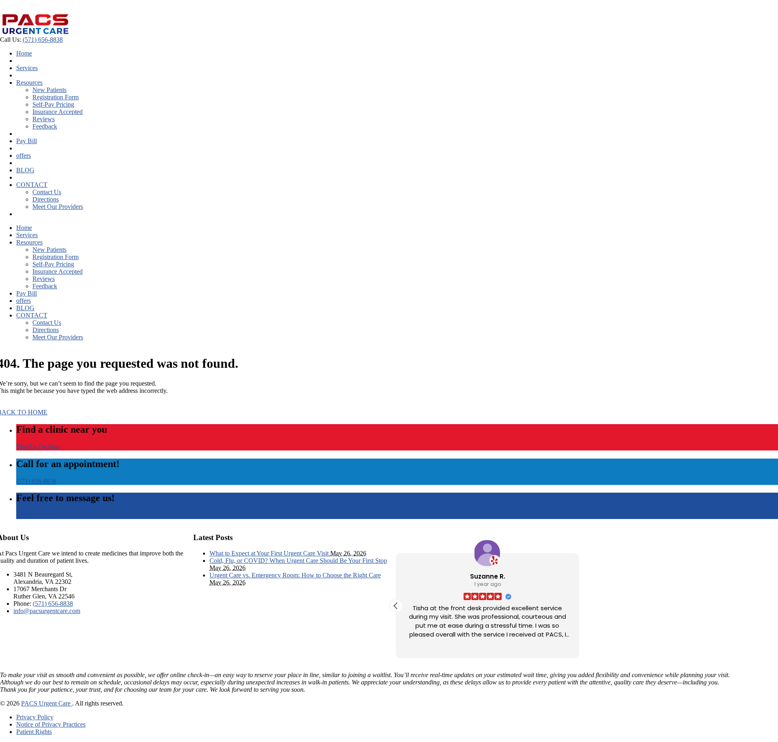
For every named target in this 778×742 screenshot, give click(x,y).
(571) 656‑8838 (43, 39)
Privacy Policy (34, 717)
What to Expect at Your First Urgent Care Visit (269, 553)
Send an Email (34, 515)
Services (27, 67)
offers (23, 155)
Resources (29, 82)
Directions (45, 199)
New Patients (49, 89)
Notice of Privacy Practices (50, 724)
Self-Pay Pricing (53, 104)
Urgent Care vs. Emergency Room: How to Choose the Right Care (295, 575)
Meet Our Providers (57, 206)
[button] (396, 606)
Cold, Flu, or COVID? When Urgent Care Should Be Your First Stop (298, 560)
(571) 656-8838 (36, 481)
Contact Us (46, 192)
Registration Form (55, 97)
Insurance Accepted (57, 111)
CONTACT (31, 184)
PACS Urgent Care (46, 703)
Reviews (43, 119)
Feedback (44, 126)
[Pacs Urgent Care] (35, 32)
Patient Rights (34, 731)
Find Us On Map (38, 446)
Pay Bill (26, 140)
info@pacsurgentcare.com (46, 610)
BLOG (25, 170)
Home (24, 53)
